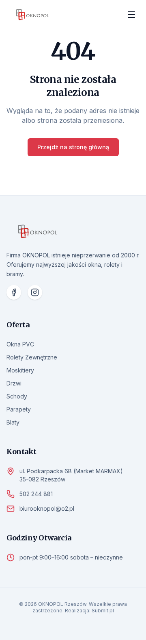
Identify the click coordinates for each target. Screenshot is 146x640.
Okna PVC (20, 344)
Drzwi (13, 383)
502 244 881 (36, 493)
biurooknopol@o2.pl (46, 508)
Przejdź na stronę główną (73, 147)
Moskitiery (20, 370)
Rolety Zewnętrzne (31, 357)
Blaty (12, 422)
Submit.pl (103, 610)
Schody (16, 396)
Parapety (18, 409)
